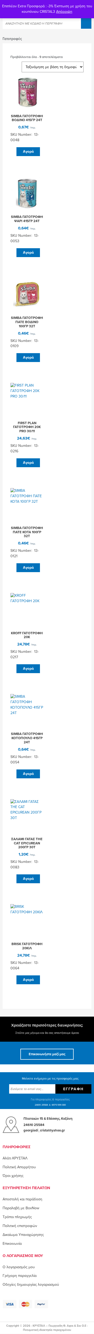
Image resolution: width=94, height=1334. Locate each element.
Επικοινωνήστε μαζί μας (47, 1054)
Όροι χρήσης (13, 1175)
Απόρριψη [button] (64, 11)
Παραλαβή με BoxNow (21, 1208)
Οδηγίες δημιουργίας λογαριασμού (31, 1284)
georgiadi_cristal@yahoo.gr (44, 1130)
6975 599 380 (59, 1105)
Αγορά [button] (28, 151)
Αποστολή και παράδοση (22, 1199)
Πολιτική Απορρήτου (19, 1167)
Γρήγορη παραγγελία (20, 1275)
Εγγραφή (73, 1089)
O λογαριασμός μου (19, 1267)
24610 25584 (41, 1105)
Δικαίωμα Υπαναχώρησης (23, 1234)
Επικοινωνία (12, 1243)
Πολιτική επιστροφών (20, 1226)
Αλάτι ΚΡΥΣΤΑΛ (15, 1158)
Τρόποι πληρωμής (17, 1217)
